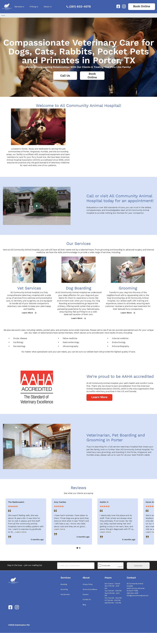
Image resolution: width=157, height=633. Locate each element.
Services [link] (18, 6)
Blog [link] (84, 605)
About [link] (46, 6)
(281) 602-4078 (80, 6)
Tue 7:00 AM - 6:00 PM (113, 591)
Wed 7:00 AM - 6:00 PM (112, 594)
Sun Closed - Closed (112, 583)
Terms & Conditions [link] (90, 589)
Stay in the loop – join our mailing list (24, 565)
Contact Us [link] (87, 599)
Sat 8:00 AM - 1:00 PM (113, 603)
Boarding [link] (64, 584)
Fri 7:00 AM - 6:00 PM (112, 600)
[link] (117, 6)
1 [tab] (77, 548)
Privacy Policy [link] (88, 584)
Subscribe (138, 566)
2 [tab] (79, 548)
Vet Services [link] (65, 594)
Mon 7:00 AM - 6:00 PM (112, 587)
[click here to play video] (36, 205)
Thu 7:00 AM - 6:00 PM (113, 598)
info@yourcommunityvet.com (138, 595)
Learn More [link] (27, 313)
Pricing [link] (33, 6)
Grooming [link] (64, 589)
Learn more (20, 532)
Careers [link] (85, 594)
